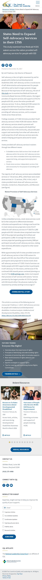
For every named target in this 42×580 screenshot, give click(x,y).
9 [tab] (30, 442)
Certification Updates (11, 519)
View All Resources (21, 450)
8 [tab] (27, 442)
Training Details (12, 374)
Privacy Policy (6, 576)
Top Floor (20, 574)
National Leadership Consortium (16, 554)
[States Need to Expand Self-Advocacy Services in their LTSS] (6, 65)
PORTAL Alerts (9, 527)
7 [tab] (25, 442)
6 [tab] (22, 442)
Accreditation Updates (11, 516)
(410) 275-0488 (7, 471)
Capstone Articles (10, 512)
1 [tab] (9, 442)
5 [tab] (20, 442)
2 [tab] (12, 442)
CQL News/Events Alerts (12, 523)
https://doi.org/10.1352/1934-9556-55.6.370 (16, 315)
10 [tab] (32, 442)
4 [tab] (17, 442)
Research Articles (10, 530)
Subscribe (9, 537)
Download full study (21, 292)
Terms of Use (6, 577)
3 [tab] (14, 442)
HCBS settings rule (17, 274)
